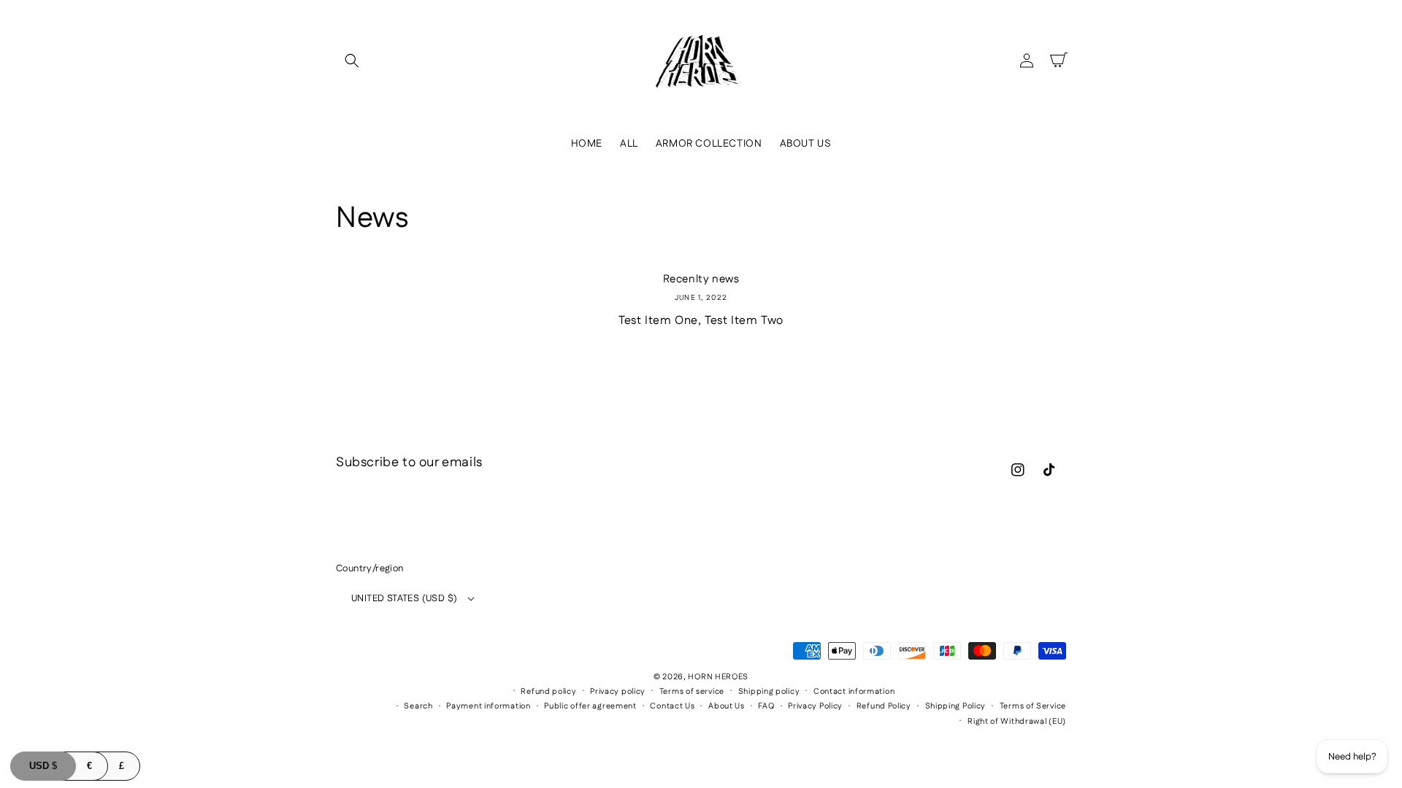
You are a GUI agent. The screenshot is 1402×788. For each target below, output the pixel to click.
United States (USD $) (404, 598)
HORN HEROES (718, 677)
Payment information (488, 706)
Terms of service (691, 692)
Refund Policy (884, 706)
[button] (352, 61)
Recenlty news (701, 279)
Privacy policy (618, 692)
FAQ (766, 706)
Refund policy (548, 692)
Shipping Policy (956, 706)
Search (418, 706)
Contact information (854, 692)
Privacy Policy (815, 706)
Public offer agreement (590, 706)
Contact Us (672, 706)
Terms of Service (1033, 706)
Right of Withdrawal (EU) (1017, 721)
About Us (726, 706)
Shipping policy (769, 692)
